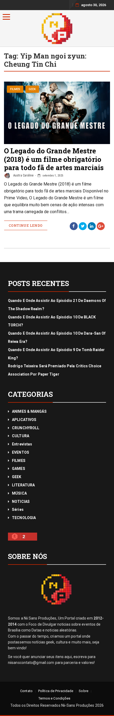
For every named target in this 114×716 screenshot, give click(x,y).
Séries (18, 509)
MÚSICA (19, 493)
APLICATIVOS (24, 420)
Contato (26, 691)
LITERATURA (23, 485)
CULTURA (20, 436)
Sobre (83, 691)
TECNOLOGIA (24, 518)
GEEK (32, 89)
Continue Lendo (26, 225)
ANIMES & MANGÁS (29, 411)
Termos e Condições (54, 698)
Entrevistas (22, 444)
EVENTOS (20, 452)
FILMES (15, 89)
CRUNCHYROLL (25, 428)
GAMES (18, 468)
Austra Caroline (23, 175)
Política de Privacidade (55, 691)
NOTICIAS (21, 501)
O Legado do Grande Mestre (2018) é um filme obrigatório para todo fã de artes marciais (54, 159)
